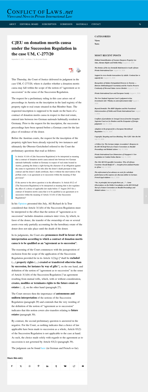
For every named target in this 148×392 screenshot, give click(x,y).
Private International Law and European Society (112, 93)
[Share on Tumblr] (56, 366)
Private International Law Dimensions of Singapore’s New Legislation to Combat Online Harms (116, 155)
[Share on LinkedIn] (47, 366)
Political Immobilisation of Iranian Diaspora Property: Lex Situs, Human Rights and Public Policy (115, 61)
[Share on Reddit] (74, 366)
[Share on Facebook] (11, 366)
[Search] (139, 24)
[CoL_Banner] (40, 12)
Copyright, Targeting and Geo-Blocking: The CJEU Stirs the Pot (117, 136)
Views (97, 40)
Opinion (22, 203)
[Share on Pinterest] (38, 366)
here (43, 348)
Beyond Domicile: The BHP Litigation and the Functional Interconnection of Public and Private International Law (115, 109)
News (30, 59)
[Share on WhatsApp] (29, 366)
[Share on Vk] (65, 366)
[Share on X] (20, 366)
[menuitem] (12, 24)
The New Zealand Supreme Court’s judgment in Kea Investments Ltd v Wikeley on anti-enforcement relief (113, 99)
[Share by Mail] (82, 366)
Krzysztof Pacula (41, 59)
